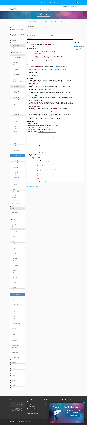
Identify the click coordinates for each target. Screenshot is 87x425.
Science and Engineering (16, 359)
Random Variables (16, 74)
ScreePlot (15, 165)
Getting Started (14, 27)
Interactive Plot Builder (16, 340)
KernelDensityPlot (17, 136)
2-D (13, 214)
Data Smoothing (16, 64)
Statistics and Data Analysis (16, 45)
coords (13, 334)
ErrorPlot (15, 123)
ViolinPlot (15, 179)
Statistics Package (15, 54)
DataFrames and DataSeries (17, 50)
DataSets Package (15, 47)
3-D (13, 217)
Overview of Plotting (16, 323)
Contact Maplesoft (66, 6)
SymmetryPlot (16, 172)
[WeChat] (38, 413)
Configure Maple (14, 382)
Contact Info (29, 399)
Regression (15, 76)
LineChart (15, 138)
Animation (14, 219)
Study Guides (14, 373)
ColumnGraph (16, 114)
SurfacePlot (16, 169)
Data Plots (16, 94)
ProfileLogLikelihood (17, 155)
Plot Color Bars (15, 342)
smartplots (14, 354)
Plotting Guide (14, 326)
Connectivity (14, 362)
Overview (15, 88)
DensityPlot (16, 121)
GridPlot (15, 128)
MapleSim (13, 387)
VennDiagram (16, 177)
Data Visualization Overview (17, 203)
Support (32, 21)
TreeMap (15, 174)
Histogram (15, 133)
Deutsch (22, 421)
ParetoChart (16, 143)
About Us (12, 399)
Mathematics (14, 40)
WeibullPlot (16, 182)
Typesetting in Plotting (16, 357)
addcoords (14, 328)
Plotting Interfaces (15, 352)
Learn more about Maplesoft (14, 414)
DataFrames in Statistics (17, 189)
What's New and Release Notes (17, 29)
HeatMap (15, 131)
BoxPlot (15, 109)
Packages (14, 226)
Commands (15, 186)
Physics (13, 42)
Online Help (36, 21)
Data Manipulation (16, 62)
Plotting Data (14, 350)
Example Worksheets (17, 57)
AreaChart (16, 102)
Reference (13, 375)
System (13, 377)
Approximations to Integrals (17, 321)
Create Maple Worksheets (16, 31)
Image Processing (15, 224)
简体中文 (30, 421)
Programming (14, 206)
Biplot (15, 106)
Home (28, 21)
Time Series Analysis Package (17, 197)
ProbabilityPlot (16, 150)
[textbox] (34, 123)
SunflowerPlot (16, 167)
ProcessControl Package (16, 52)
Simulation (15, 79)
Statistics (14, 229)
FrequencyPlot (16, 126)
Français (19, 421)
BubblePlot (16, 111)
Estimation (15, 67)
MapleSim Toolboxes (15, 390)
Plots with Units (15, 347)
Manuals (13, 380)
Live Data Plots (16, 97)
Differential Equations (16, 221)
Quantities (15, 71)
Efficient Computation (17, 195)
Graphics (13, 208)
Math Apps (13, 368)
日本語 (26, 421)
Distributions (15, 69)
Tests (14, 84)
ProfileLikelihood (17, 152)
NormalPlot (16, 140)
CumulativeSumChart (17, 119)
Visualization (15, 86)
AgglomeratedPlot (17, 99)
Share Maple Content (15, 38)
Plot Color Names (15, 345)
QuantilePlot (16, 157)
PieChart (15, 145)
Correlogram (16, 116)
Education (13, 370)
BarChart (15, 104)
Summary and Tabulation (17, 81)
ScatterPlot (16, 160)
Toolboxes (13, 385)
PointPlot (15, 148)
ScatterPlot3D (16, 162)
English (15, 421)
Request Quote (74, 6)
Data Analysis (15, 59)
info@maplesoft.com (32, 408)
